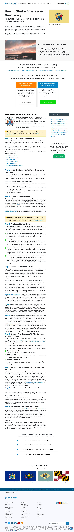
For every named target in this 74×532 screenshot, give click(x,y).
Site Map (38, 516)
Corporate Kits (8, 519)
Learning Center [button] (41, 3)
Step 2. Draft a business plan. (57, 121)
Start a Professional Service (12, 167)
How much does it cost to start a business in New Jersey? (34, 444)
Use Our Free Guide (26, 102)
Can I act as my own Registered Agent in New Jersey (33, 454)
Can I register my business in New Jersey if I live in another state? (35, 449)
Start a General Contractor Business (14, 165)
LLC (5, 505)
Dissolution (23, 507)
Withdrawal (23, 508)
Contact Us (39, 504)
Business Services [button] (32, 3)
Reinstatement (24, 510)
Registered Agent (8, 516)
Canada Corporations (9, 507)
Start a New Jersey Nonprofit (46, 70)
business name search (38, 220)
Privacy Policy (11, 530)
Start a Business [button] (22, 3)
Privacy (38, 511)
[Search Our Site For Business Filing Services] (66, 3)
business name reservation (11, 211)
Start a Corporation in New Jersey (29, 70)
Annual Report (23, 504)
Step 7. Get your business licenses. (59, 132)
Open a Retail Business (11, 163)
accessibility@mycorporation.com (56, 489)
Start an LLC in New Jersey (14, 70)
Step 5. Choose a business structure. (59, 127)
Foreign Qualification (25, 505)
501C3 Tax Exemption (25, 513)
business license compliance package (34, 382)
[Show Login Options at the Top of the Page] (68, 3)
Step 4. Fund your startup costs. (58, 125)
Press (38, 513)
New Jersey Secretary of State (13, 204)
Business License (8, 514)
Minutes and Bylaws (8, 517)
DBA (6, 510)
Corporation (7, 504)
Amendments (23, 511)
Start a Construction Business (12, 157)
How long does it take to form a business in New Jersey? (34, 440)
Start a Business (59, 156)
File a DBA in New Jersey (60, 70)
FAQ (38, 507)
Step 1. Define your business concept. (59, 119)
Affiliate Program (40, 508)
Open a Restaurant (10, 159)
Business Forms (24, 519)
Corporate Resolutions (25, 516)
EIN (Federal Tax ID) (9, 513)
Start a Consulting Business (12, 155)
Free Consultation (40, 514)
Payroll (22, 514)
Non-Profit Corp (8, 508)
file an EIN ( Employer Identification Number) (32, 408)
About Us (49, 3)
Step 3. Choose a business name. (58, 123)
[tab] (37, 440)
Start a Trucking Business (11, 161)
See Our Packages (48, 102)
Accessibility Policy (17, 530)
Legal (38, 510)
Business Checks (24, 517)
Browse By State (8, 511)
